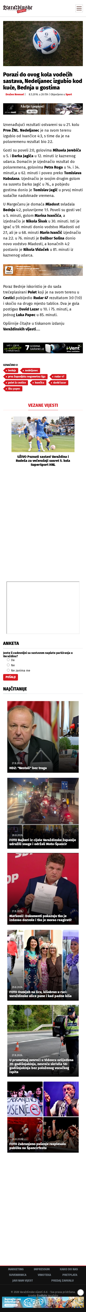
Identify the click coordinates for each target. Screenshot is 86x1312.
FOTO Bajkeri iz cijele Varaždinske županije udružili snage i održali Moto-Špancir (42, 842)
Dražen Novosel (15, 94)
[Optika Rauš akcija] (43, 108)
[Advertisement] (43, 523)
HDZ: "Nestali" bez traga (28, 768)
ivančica (39, 382)
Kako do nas (69, 1269)
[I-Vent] (43, 348)
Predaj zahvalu (62, 1280)
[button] (6, 441)
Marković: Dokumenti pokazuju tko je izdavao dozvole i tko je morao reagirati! (40, 918)
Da (12, 660)
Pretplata (69, 1275)
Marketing (16, 1269)
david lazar (59, 382)
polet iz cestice (17, 382)
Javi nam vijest (22, 1280)
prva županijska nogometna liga (27, 376)
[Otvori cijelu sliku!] (43, 43)
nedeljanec (31, 370)
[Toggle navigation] (79, 8)
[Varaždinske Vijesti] (17, 7)
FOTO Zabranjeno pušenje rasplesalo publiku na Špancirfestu (37, 1146)
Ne (12, 665)
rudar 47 (59, 376)
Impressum (42, 1269)
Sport (69, 94)
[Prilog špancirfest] (43, 1302)
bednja (12, 370)
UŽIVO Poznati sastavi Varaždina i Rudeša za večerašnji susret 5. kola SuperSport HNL (43, 461)
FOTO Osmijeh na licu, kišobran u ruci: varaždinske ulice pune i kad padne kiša (40, 994)
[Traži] (51, 8)
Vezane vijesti (43, 405)
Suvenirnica (17, 1275)
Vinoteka (44, 1275)
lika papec (14, 388)
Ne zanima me (20, 670)
